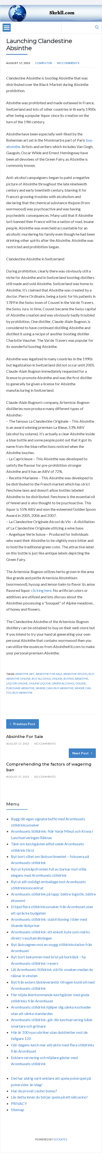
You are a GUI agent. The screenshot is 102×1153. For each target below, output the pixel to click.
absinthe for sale (49, 674)
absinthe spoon (75, 674)
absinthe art (24, 674)
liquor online (17, 683)
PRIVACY (19, 1103)
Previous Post (24, 724)
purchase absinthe (20, 688)
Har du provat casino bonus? (34, 1091)
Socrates (60, 1139)
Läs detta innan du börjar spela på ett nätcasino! (49, 1097)
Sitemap (17, 1109)
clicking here (41, 590)
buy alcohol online (47, 678)
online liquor (40, 683)
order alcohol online (69, 683)
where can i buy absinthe (55, 688)
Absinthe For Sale (24, 736)
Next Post (80, 753)
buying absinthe (76, 678)
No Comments (68, 63)
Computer (43, 63)
